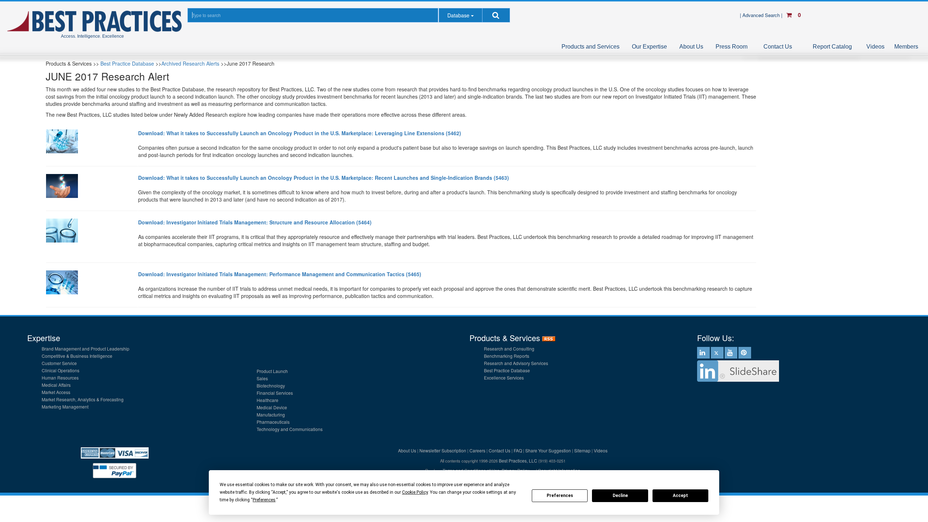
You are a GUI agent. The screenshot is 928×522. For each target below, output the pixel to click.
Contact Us (777, 47)
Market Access (56, 392)
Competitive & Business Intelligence (77, 356)
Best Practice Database (127, 63)
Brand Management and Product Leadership (85, 348)
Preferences (560, 495)
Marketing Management (65, 406)
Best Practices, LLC (518, 460)
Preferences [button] (264, 499)
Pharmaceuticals (273, 422)
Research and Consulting (509, 348)
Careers (477, 450)
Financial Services (275, 393)
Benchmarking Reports (506, 356)
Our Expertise (649, 47)
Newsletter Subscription (442, 450)
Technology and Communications (290, 429)
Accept (680, 495)
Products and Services (591, 47)
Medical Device (272, 407)
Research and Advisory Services (516, 363)
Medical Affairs (56, 385)
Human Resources (60, 377)
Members (906, 47)
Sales (262, 378)
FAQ (518, 450)
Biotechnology (271, 385)
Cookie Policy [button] (415, 492)
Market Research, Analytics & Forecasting (83, 399)
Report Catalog (832, 47)
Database (458, 15)
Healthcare (267, 400)
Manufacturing (271, 414)
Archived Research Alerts (190, 63)
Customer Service (59, 363)
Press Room (731, 47)
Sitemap (582, 450)
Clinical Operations (60, 370)
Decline (620, 495)
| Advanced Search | (762, 15)
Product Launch (272, 371)
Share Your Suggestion (548, 450)
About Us (691, 47)
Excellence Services (504, 377)
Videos (875, 47)
